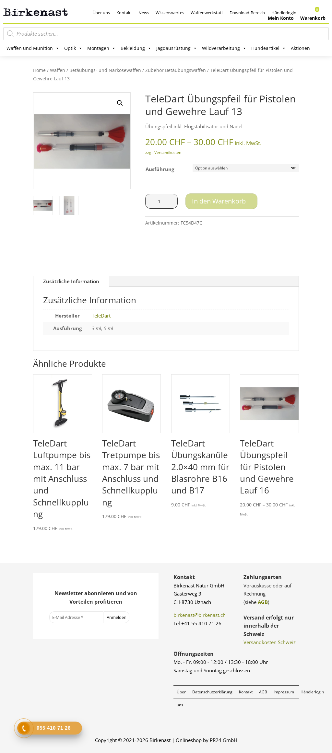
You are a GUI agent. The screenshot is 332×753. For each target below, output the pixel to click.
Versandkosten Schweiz (269, 642)
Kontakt (124, 13)
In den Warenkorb (219, 201)
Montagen (98, 48)
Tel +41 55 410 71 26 (197, 623)
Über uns (101, 13)
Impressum (284, 692)
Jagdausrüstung (173, 48)
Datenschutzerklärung (212, 692)
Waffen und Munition (29, 48)
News (143, 13)
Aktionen (300, 48)
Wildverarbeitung (221, 48)
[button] (120, 103)
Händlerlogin (312, 692)
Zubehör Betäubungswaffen (175, 70)
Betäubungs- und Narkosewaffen (105, 70)
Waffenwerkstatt (207, 13)
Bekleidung (133, 48)
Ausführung (160, 169)
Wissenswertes (170, 13)
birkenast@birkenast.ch (199, 615)
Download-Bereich (247, 13)
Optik (70, 48)
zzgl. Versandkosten (163, 152)
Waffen (57, 70)
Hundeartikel (265, 48)
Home (39, 70)
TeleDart (101, 315)
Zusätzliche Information (71, 281)
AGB (263, 602)
